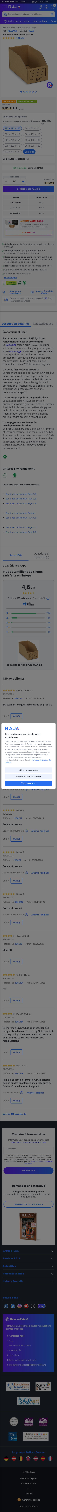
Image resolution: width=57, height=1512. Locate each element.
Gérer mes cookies (28, 770)
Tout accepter (28, 783)
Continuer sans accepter (28, 776)
